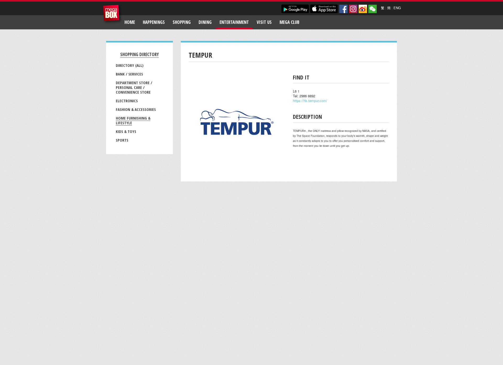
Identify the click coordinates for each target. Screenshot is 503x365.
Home (129, 22)
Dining (205, 22)
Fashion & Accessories (136, 109)
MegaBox (112, 14)
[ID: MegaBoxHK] (372, 9)
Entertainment (234, 22)
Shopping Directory (139, 54)
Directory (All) (130, 65)
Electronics (127, 100)
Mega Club (289, 22)
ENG (397, 7)
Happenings (154, 22)
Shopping (182, 22)
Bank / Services (129, 74)
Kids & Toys (126, 131)
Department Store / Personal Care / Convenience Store (134, 87)
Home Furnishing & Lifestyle (133, 120)
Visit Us (264, 22)
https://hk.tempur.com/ (310, 100)
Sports (122, 140)
